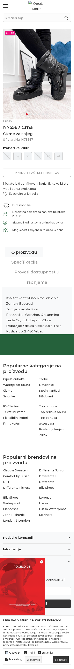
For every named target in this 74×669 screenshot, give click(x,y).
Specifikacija (24, 262)
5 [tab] (43, 114)
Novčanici (46, 385)
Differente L (48, 476)
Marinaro (45, 515)
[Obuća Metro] (36, 6)
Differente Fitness (16, 488)
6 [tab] (47, 114)
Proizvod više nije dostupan (37, 173)
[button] (20, 193)
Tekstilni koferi (14, 412)
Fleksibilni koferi (15, 418)
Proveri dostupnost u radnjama (37, 277)
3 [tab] (35, 114)
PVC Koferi (11, 406)
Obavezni (15, 653)
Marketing (15, 659)
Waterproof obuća (16, 385)
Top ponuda (48, 406)
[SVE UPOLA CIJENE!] (22, 586)
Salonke (9, 396)
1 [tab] (27, 114)
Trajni (31, 653)
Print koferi (11, 423)
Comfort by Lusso (16, 476)
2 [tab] (31, 114)
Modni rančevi (49, 390)
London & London (16, 520)
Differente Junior (52, 470)
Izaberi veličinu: (16, 148)
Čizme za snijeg (18, 134)
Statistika (47, 653)
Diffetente (46, 482)
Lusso (43, 503)
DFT (6, 482)
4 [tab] (39, 114)
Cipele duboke (14, 379)
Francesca (10, 509)
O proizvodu (24, 252)
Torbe (43, 379)
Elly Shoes (46, 488)
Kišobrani (46, 396)
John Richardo (14, 515)
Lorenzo (45, 497)
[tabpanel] (37, 74)
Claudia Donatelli (15, 470)
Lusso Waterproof (52, 509)
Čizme (7, 390)
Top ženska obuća (52, 412)
